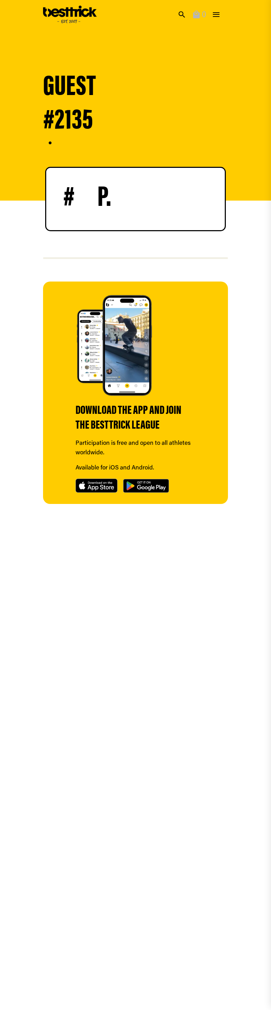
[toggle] (216, 15)
